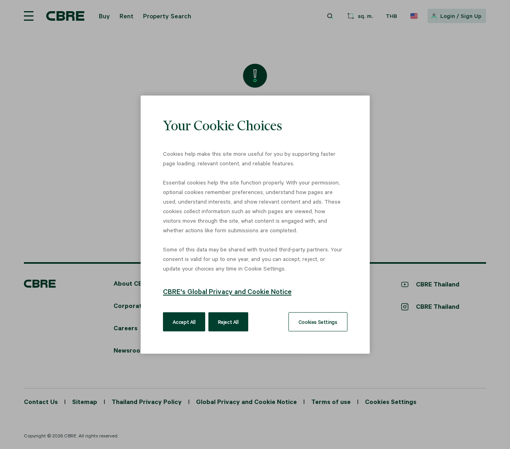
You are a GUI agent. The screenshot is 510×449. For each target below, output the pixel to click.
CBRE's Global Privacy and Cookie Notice (227, 291)
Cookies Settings (317, 321)
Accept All (184, 321)
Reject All (228, 321)
